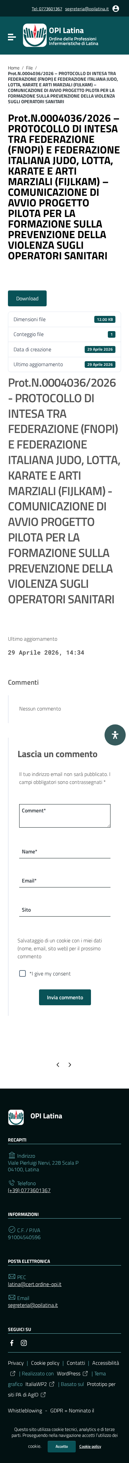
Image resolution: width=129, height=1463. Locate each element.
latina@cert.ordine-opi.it (35, 1284)
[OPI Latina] (34, 35)
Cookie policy (90, 1446)
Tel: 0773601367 (47, 8)
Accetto (62, 1446)
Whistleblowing (25, 1410)
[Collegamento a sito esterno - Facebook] (12, 1342)
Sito (26, 910)
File (29, 67)
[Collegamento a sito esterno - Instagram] (24, 1342)
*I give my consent (50, 973)
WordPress (68, 1373)
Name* (29, 851)
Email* (29, 880)
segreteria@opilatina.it (87, 8)
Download (27, 298)
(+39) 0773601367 (29, 1190)
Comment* (34, 810)
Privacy (16, 1363)
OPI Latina (46, 1115)
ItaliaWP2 (36, 1384)
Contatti (76, 1363)
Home (14, 67)
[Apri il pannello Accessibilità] (115, 735)
